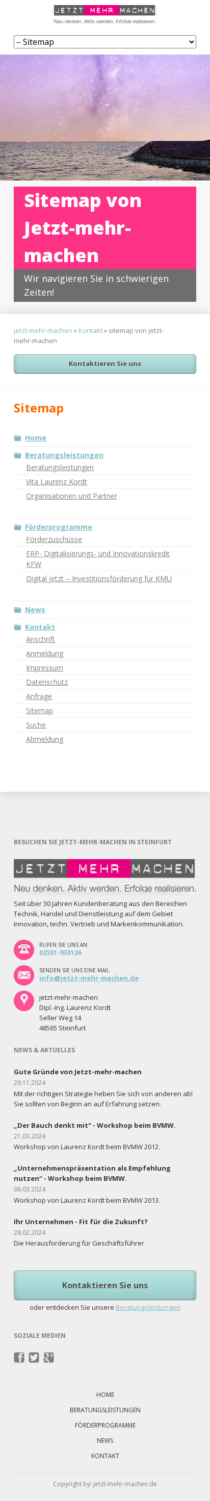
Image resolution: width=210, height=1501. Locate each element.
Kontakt (90, 330)
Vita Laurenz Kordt (56, 481)
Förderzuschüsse (54, 539)
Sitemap (39, 710)
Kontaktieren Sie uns (105, 363)
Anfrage (39, 696)
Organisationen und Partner (71, 496)
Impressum (44, 667)
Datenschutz (47, 682)
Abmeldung (44, 739)
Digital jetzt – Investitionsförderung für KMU (99, 578)
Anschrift (40, 639)
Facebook (19, 1358)
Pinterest (48, 1358)
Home (35, 438)
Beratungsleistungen (64, 455)
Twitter (34, 1358)
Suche (36, 725)
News (35, 609)
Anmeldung (44, 653)
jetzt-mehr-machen (43, 330)
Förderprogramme (58, 527)
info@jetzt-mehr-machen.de (89, 977)
